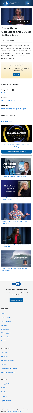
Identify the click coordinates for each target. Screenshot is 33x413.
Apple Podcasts (6, 400)
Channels (4, 325)
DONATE (16, 74)
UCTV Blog (4, 356)
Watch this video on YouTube (19, 22)
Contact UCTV (5, 384)
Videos (3, 313)
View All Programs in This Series (16, 151)
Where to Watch (6, 333)
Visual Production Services (9, 368)
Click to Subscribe (16, 300)
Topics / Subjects (6, 317)
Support (3, 364)
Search (3, 341)
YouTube (4, 396)
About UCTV (5, 353)
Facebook (4, 392)
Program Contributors (7, 360)
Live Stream (5, 329)
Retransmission (6, 337)
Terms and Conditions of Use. (13, 411)
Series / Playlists (6, 321)
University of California (8, 372)
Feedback (4, 387)
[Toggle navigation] (27, 3)
